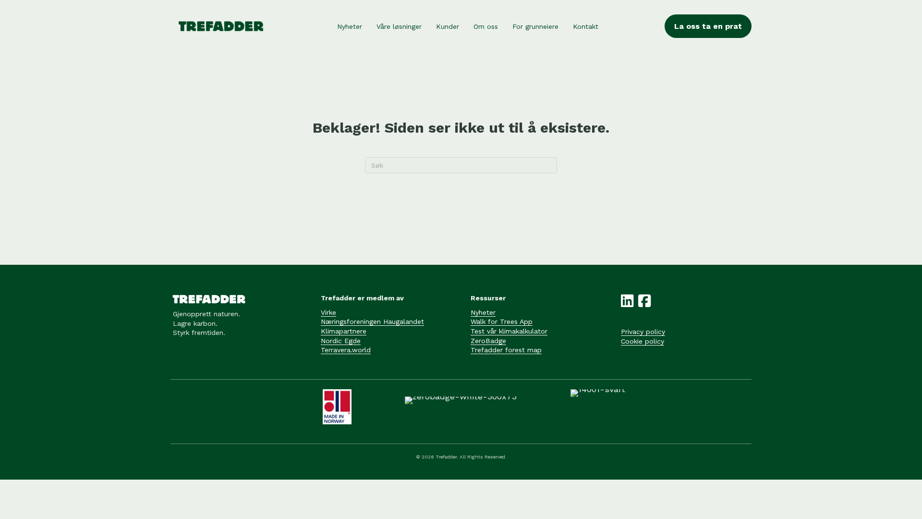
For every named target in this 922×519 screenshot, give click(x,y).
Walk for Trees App (502, 321)
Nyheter (483, 312)
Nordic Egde (341, 341)
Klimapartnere (343, 331)
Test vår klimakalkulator (509, 331)
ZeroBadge (488, 341)
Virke (328, 312)
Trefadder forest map (506, 350)
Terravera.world (346, 350)
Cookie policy (642, 341)
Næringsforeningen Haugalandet (372, 321)
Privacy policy (643, 331)
